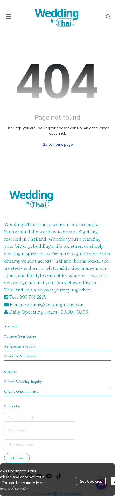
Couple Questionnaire (21, 391)
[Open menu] (8, 16)
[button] (108, 17)
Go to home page (57, 144)
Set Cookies (91, 481)
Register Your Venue (20, 336)
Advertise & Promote (20, 356)
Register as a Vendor (20, 346)
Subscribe (17, 458)
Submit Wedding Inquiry (23, 382)
